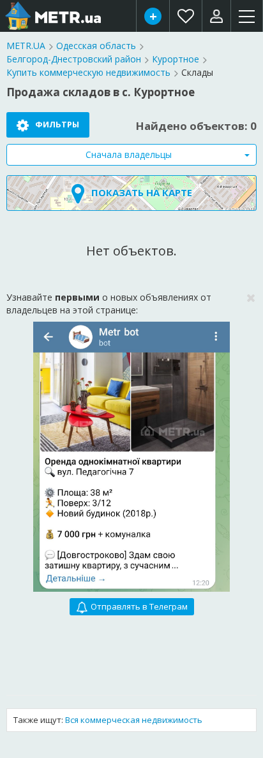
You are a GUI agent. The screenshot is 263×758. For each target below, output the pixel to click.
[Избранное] (186, 16)
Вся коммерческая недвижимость (133, 720)
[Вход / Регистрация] (216, 16)
